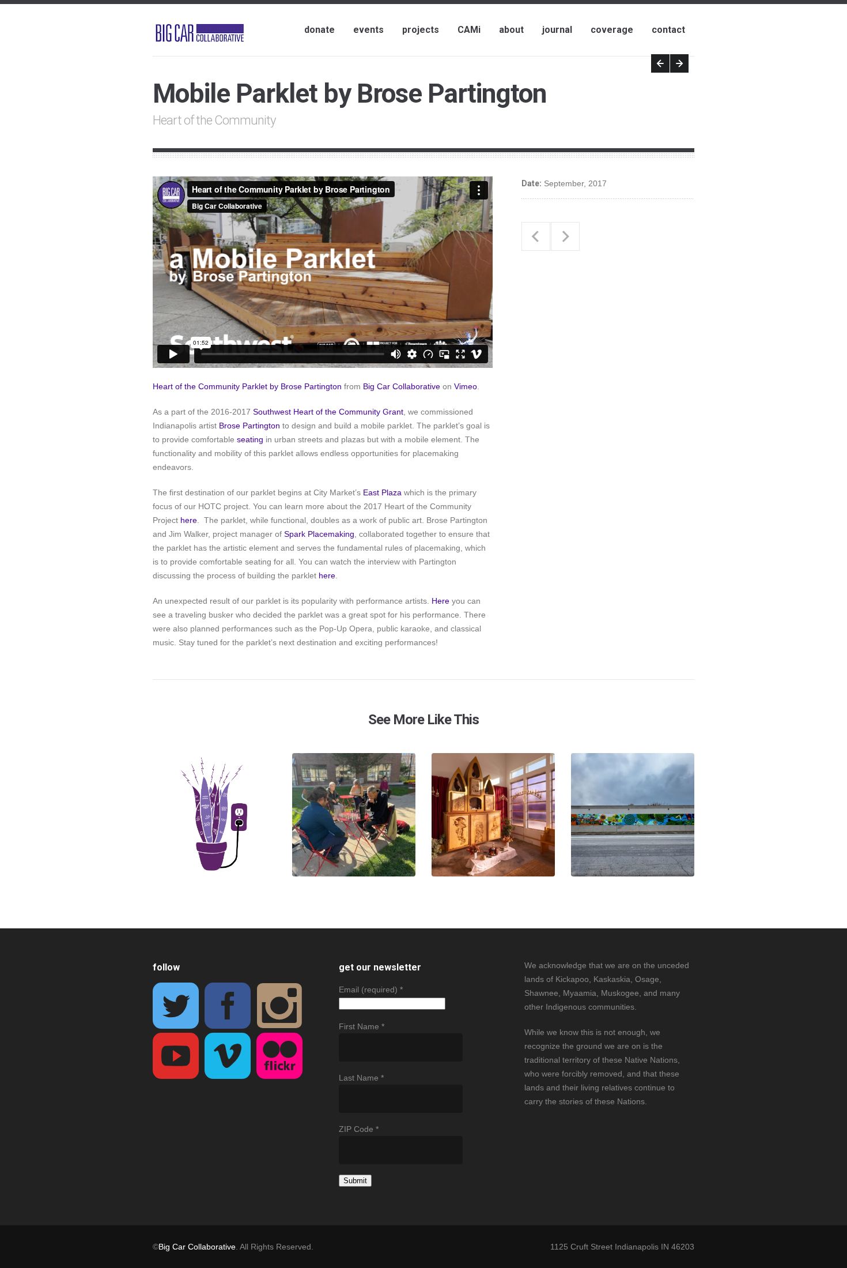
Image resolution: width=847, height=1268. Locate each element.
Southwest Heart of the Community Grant (328, 411)
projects (420, 29)
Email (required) (371, 989)
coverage (612, 29)
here (188, 520)
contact (668, 29)
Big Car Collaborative (401, 386)
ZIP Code (359, 1129)
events (368, 29)
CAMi (469, 29)
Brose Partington (249, 425)
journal (557, 29)
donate (319, 29)
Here (440, 600)
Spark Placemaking (319, 534)
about (511, 29)
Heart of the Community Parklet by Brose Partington (247, 386)
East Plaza (382, 492)
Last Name (361, 1077)
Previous (660, 63)
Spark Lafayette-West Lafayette (565, 236)
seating (250, 439)
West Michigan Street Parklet (535, 236)
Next (679, 63)
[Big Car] (200, 33)
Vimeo (465, 386)
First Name (361, 1026)
